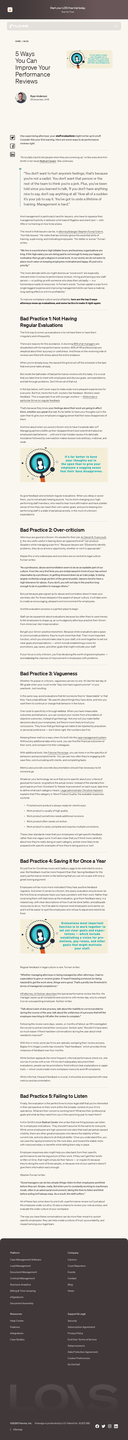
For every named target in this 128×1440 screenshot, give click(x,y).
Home (18, 41)
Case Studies (17, 1339)
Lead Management (20, 1265)
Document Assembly (21, 1303)
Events (71, 1272)
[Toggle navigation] (116, 26)
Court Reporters (77, 1265)
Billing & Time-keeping (23, 1290)
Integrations (16, 1333)
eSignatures (16, 1297)
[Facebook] (97, 1426)
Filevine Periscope (58, 752)
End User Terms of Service (82, 1339)
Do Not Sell (74, 1364)
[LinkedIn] (116, 1426)
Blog (26, 41)
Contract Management (22, 1278)
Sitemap (17, 1429)
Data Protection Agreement (83, 1351)
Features (15, 1326)
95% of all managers (84, 343)
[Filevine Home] (19, 26)
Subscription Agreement (81, 1326)
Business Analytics (20, 1284)
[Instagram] (110, 1426)
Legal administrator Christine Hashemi (82, 790)
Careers (72, 1259)
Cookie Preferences (79, 1358)
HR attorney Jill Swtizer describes (38, 993)
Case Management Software (25, 1259)
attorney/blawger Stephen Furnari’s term (81, 231)
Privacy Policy (75, 1333)
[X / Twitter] (103, 1426)
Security (72, 1320)
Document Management (23, 1272)
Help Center (17, 1320)
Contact (72, 1278)
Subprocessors (76, 1345)
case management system (91, 737)
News (71, 1290)
